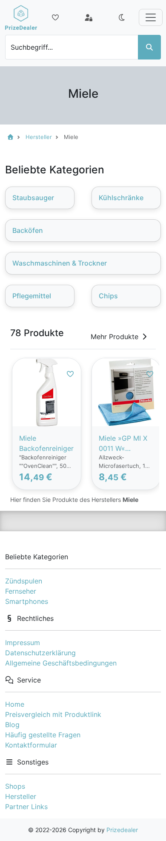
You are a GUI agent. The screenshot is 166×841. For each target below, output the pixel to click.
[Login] (88, 17)
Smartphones (26, 601)
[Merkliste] (55, 17)
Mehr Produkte (114, 336)
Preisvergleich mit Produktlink (53, 714)
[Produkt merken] (70, 374)
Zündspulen (23, 581)
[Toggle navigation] (151, 17)
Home (14, 704)
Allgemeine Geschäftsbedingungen (61, 663)
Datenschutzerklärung (40, 652)
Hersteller (20, 796)
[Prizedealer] (21, 17)
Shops (15, 786)
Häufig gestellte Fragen (42, 735)
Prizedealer (122, 829)
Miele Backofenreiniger (46, 443)
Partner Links (26, 806)
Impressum (22, 642)
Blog (12, 724)
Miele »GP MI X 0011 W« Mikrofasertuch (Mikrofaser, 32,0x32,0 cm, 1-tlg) (123, 443)
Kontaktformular (31, 745)
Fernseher (20, 591)
